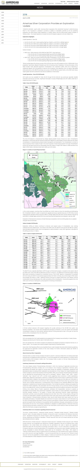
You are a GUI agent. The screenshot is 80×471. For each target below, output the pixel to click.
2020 (2, 29)
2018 (2, 34)
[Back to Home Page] (10, 2)
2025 (2, 15)
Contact (71, 3)
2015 (2, 43)
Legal (55, 469)
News (65, 3)
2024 (2, 18)
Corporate (37, 3)
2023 (2, 20)
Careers (76, 3)
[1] (35, 42)
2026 (2, 12)
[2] (67, 42)
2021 (2, 26)
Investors (51, 3)
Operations (44, 3)
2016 (2, 40)
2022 (2, 23)
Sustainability (58, 3)
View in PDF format (73, 17)
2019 (2, 31)
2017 (2, 37)
